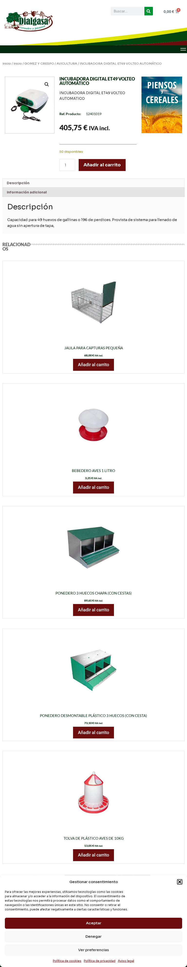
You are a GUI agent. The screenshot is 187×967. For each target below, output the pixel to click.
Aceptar (93, 923)
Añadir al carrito (102, 165)
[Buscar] (148, 11)
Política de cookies (67, 961)
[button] (179, 881)
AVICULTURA (66, 64)
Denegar (93, 936)
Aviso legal (126, 961)
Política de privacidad (99, 961)
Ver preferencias (93, 949)
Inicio (6, 64)
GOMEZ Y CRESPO (39, 64)
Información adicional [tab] (27, 192)
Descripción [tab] (18, 183)
